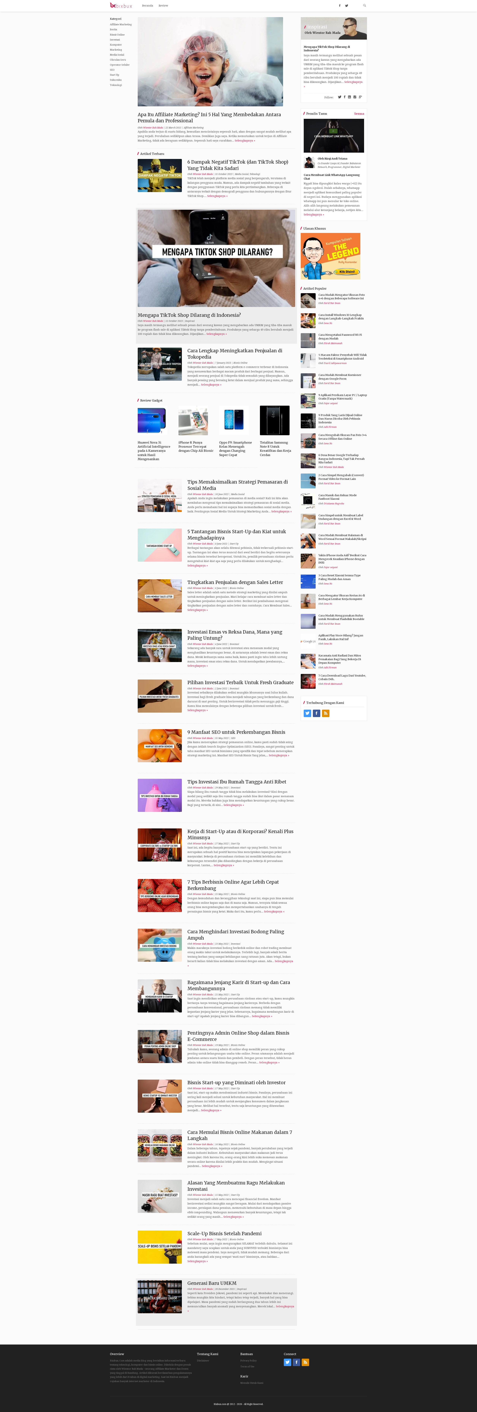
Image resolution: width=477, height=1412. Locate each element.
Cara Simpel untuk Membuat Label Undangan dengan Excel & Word (340, 517)
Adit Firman (330, 427)
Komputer (116, 44)
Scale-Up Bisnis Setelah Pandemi (224, 1233)
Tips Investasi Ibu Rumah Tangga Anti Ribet (236, 782)
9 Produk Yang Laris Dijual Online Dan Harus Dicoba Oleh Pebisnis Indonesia (340, 418)
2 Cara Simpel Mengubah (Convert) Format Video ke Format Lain (341, 477)
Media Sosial (117, 54)
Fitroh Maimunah (333, 343)
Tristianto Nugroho (334, 503)
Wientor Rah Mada (153, 127)
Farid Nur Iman (332, 303)
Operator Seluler (120, 64)
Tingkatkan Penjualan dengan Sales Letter (235, 582)
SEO (112, 69)
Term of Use (247, 1366)
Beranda (147, 5)
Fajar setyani (331, 403)
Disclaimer (203, 1360)
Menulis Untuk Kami (251, 1383)
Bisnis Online (117, 34)
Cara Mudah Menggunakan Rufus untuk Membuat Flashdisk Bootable (341, 617)
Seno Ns (328, 323)
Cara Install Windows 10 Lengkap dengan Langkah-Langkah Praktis (341, 316)
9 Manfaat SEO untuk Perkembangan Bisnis (236, 732)
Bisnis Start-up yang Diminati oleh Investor (236, 1083)
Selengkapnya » (245, 140)
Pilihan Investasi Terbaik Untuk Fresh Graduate (240, 682)
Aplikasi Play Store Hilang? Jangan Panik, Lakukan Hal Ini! (340, 637)
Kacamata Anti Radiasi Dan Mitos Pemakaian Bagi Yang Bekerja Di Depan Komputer (339, 659)
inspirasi (317, 27)
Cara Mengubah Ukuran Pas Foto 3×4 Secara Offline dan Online (342, 436)
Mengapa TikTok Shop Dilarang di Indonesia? (189, 315)
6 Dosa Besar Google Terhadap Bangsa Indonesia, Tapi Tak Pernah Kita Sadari (341, 458)
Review (163, 5)
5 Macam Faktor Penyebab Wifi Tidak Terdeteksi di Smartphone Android (342, 356)
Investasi (115, 39)
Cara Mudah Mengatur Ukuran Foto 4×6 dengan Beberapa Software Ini (341, 296)
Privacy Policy (248, 1360)
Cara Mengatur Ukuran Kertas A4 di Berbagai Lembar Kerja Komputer (341, 597)
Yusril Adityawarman (335, 363)
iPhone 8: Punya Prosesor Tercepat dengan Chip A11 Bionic (196, 447)
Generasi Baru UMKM (212, 1283)
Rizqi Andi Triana (335, 158)
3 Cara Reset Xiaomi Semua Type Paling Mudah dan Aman (339, 577)
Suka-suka (115, 79)
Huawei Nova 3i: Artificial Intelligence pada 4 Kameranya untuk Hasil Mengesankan (154, 451)
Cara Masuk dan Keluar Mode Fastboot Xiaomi (337, 497)
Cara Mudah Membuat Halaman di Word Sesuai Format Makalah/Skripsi (342, 537)
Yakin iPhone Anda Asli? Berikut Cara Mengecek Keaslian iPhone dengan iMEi (342, 559)
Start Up (114, 74)
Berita (113, 29)
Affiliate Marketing (121, 24)
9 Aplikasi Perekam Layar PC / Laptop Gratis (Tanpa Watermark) (342, 396)
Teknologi (116, 85)
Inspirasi (190, 321)
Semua (359, 113)
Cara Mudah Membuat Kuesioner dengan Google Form (339, 376)
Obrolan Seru (118, 59)
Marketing (116, 49)
